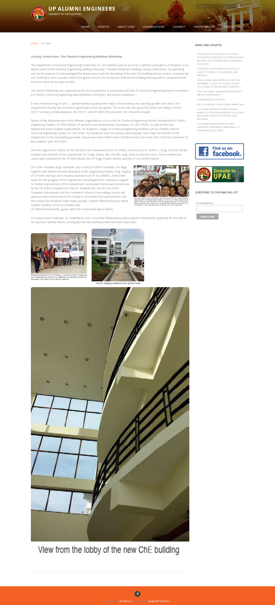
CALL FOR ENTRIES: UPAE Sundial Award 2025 (220, 104)
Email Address (204, 203)
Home (34, 43)
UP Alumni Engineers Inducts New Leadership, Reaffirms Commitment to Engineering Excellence (218, 127)
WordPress (125, 601)
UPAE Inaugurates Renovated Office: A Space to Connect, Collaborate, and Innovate (218, 72)
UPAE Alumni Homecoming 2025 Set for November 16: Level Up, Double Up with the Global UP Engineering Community (219, 83)
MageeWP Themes (158, 601)
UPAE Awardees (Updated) (211, 99)
